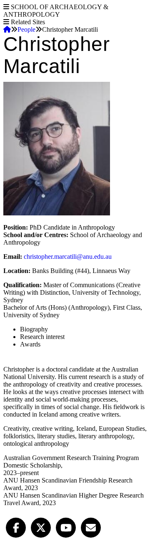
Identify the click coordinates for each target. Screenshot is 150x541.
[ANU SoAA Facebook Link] (15, 526)
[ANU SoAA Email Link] (90, 526)
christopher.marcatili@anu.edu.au (68, 256)
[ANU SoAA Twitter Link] (40, 526)
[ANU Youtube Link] (65, 526)
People (26, 29)
